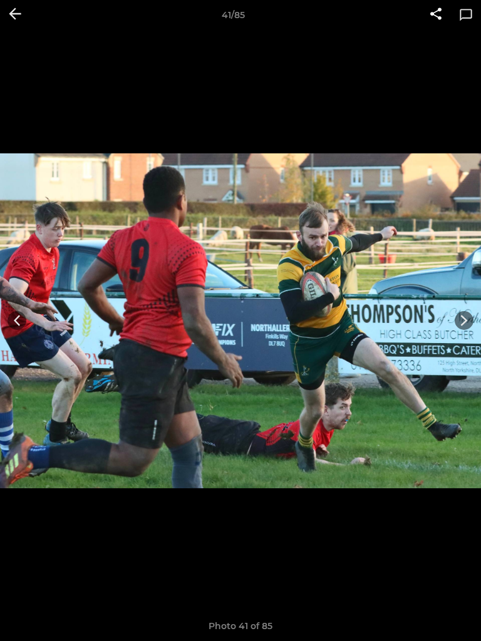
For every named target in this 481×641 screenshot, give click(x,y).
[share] (435, 15)
